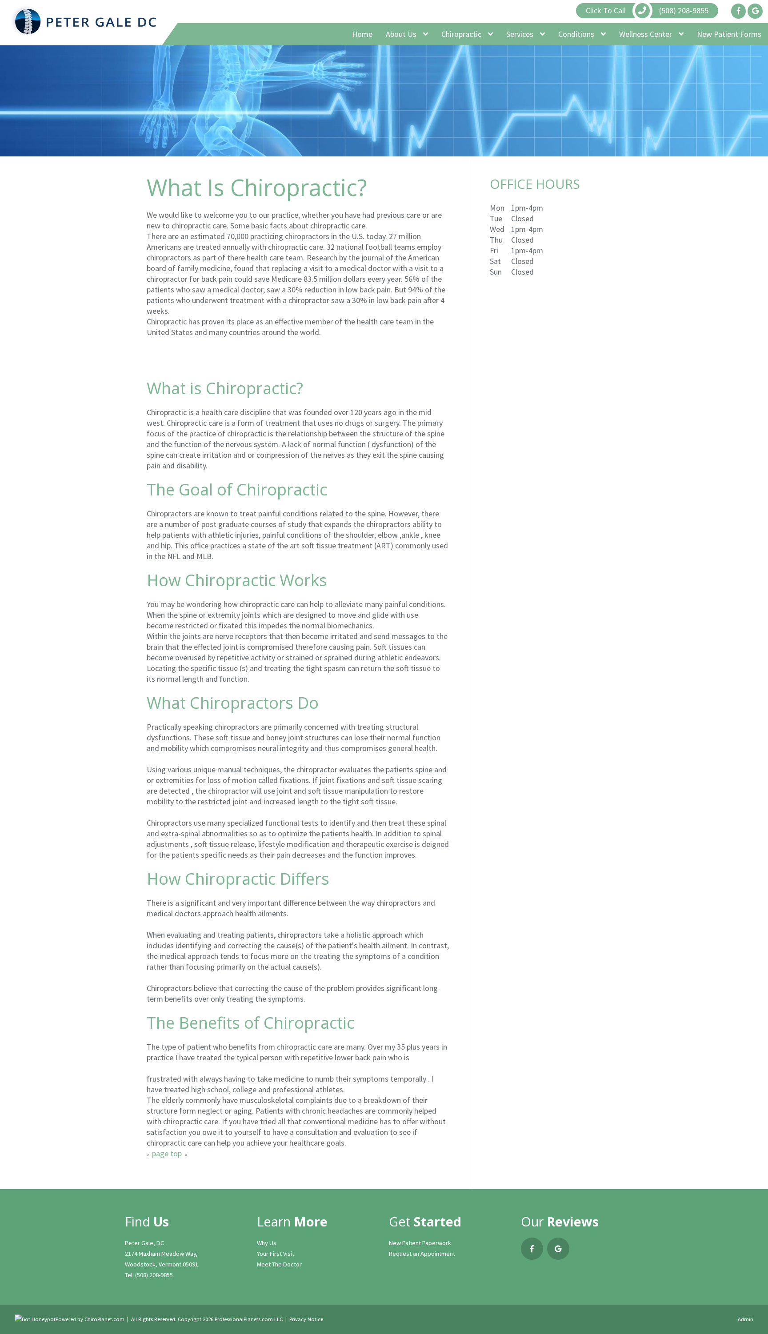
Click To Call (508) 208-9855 (647, 10)
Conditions (577, 34)
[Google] (755, 11)
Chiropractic (462, 34)
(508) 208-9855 (154, 1275)
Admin (745, 1319)
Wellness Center (646, 34)
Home (362, 34)
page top (167, 1153)
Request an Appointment (422, 1254)
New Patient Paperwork (420, 1243)
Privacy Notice (306, 1319)
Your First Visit (275, 1254)
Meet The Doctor (279, 1264)
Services (520, 34)
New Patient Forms (729, 34)
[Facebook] (738, 11)
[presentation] (35, 1319)
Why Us (266, 1243)
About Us (402, 34)
